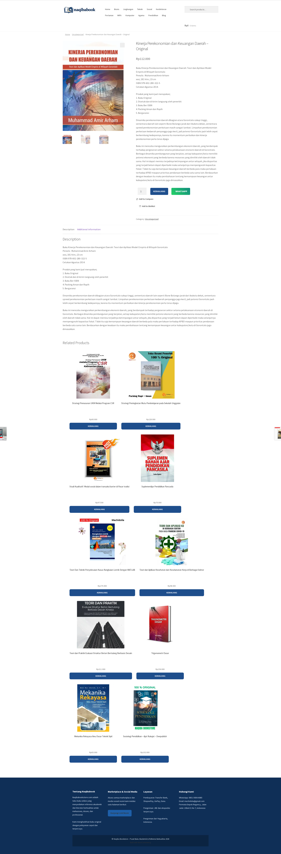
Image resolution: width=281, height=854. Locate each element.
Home (107, 9)
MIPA (119, 15)
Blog (164, 15)
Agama (141, 15)
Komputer (130, 15)
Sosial (149, 9)
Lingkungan (128, 9)
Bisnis (116, 9)
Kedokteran (161, 9)
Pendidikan (153, 15)
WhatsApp (181, 191)
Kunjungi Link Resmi (119, 813)
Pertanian (109, 15)
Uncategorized (78, 34)
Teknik (140, 9)
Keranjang (159, 191)
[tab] (68, 229)
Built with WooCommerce (140, 842)
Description (68, 229)
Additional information (89, 229)
